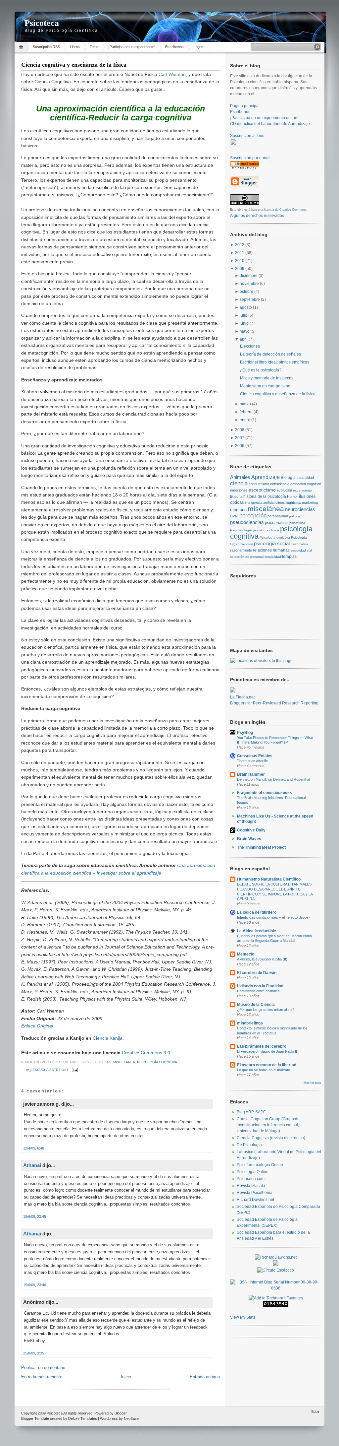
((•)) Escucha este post (47, 1070)
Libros (75, 47)
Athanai (32, 1165)
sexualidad (273, 557)
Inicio (22, 47)
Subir (315, 1411)
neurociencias (300, 509)
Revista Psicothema (254, 1192)
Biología (288, 477)
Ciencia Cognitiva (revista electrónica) (271, 1138)
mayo (245, 331)
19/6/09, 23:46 (34, 1285)
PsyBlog (245, 732)
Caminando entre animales (258, 991)
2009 (240, 268)
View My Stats (242, 1317)
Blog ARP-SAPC (251, 1112)
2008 (240, 429)
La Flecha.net (242, 697)
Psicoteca (41, 23)
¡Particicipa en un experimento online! (264, 117)
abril (244, 339)
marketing (310, 502)
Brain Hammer (251, 774)
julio (244, 315)
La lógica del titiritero (256, 912)
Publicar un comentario (43, 1367)
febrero (247, 412)
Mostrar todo (312, 1082)
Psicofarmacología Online (260, 1164)
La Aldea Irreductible (256, 931)
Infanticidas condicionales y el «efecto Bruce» (273, 917)
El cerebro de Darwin (256, 972)
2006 (240, 445)
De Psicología (249, 1145)
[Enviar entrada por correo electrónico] (74, 1070)
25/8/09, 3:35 (33, 1353)
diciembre (249, 275)
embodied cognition (305, 484)
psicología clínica (266, 530)
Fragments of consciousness (264, 792)
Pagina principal (245, 105)
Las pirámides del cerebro (261, 1046)
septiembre (250, 299)
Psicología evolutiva (275, 537)
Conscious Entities (254, 756)
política (294, 516)
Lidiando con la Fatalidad (260, 986)
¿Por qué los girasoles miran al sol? (265, 1010)
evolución (284, 490)
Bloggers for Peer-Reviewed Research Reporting (274, 703)
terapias (289, 556)
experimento (302, 490)
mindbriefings (250, 1023)
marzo (246, 404)
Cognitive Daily (251, 830)
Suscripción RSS (46, 47)
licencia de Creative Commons (285, 209)
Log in (198, 47)
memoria (238, 509)
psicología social (272, 543)
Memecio (245, 954)
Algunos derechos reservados (257, 215)
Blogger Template (35, 1418)
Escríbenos (174, 47)
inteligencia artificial (259, 502)
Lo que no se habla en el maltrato (263, 1070)
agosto (246, 307)
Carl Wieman (172, 74)
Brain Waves (249, 838)
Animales (240, 477)
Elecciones (250, 346)
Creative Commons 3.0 (146, 1052)
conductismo (259, 484)
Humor (292, 496)
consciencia (279, 484)
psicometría (299, 544)
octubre (247, 291)
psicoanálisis (276, 522)
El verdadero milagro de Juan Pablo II (267, 1051)
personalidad (277, 516)
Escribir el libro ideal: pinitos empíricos (274, 362)
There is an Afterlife (252, 761)
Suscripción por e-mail (250, 158)
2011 (240, 252)
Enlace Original (37, 1025)
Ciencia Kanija (107, 1038)
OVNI (234, 516)
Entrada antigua (205, 1376)
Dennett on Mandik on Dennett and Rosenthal (273, 779)
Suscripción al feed (247, 135)
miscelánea (124, 1062)
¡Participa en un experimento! (131, 47)
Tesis (94, 47)
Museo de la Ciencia (256, 1004)
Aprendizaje (265, 477)
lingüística (293, 502)
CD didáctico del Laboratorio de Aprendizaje (270, 123)
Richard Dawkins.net (255, 1199)
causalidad (305, 478)
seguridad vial (301, 550)
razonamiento (241, 550)
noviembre (250, 283)
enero (245, 420)
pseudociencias (247, 522)
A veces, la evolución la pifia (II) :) (264, 959)
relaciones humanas (271, 550)
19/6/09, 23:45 (34, 1216)
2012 (240, 244)
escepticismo (262, 490)
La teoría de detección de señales (270, 354)
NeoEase (131, 1418)
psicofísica (297, 523)
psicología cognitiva (157, 1062)
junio (245, 323)
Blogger (121, 1413)
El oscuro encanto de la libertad (266, 1065)
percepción (252, 515)
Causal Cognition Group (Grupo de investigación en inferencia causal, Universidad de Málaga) (268, 1125)
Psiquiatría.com (251, 1178)
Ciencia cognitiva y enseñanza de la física (73, 64)
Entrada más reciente (41, 1376)
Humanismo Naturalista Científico (269, 879)
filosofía (236, 496)
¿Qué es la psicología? (260, 370)
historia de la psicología (264, 496)
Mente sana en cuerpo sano (265, 386)
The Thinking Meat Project (261, 847)
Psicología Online (252, 1171)
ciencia (239, 483)
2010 (240, 260)
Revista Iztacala (251, 1185)
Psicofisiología (241, 530)
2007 (240, 437)
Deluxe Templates (82, 1418)
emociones (239, 490)
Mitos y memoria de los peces (266, 378)
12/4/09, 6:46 (33, 1148)
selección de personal (247, 557)
